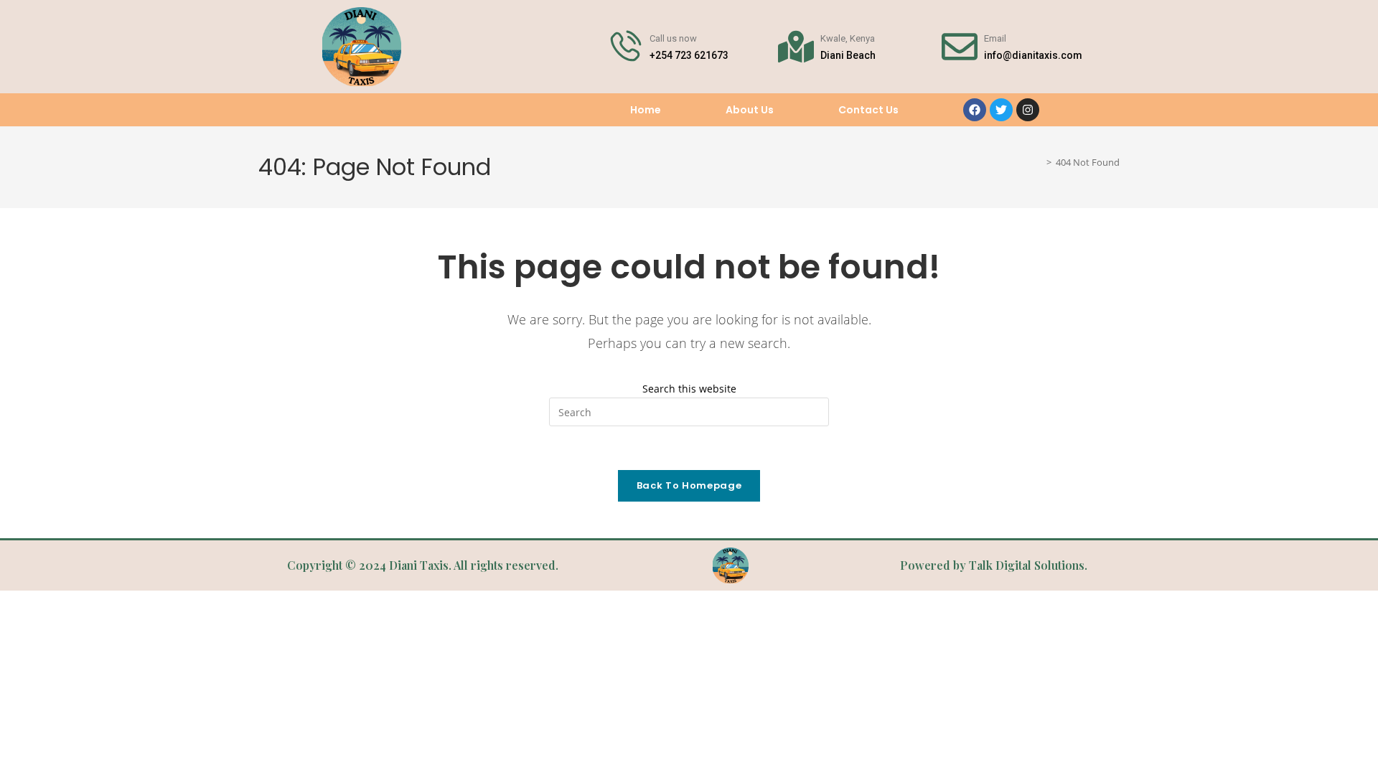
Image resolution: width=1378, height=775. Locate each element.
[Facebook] (974, 109)
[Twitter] (1001, 109)
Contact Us (868, 110)
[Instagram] (1027, 109)
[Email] (960, 47)
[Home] (1038, 162)
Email (995, 38)
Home (645, 110)
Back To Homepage (689, 485)
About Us (750, 110)
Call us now (673, 38)
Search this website (689, 388)
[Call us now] (625, 47)
